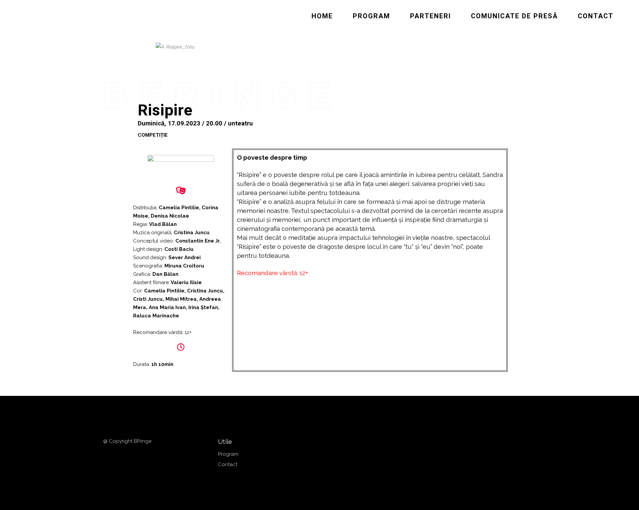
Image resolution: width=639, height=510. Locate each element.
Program (228, 454)
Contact (227, 464)
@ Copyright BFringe (128, 441)
